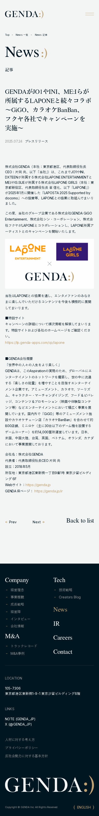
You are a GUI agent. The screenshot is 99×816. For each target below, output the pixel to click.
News (60, 610)
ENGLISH (84, 807)
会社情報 (17, 626)
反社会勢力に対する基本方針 (26, 756)
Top (7, 34)
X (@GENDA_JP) (18, 724)
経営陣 (16, 612)
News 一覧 (22, 34)
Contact (62, 652)
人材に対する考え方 (20, 740)
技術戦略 (65, 590)
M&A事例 (17, 653)
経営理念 (17, 590)
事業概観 (17, 597)
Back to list (80, 521)
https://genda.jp (38, 485)
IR (56, 624)
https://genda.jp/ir (48, 491)
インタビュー (20, 619)
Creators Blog (70, 597)
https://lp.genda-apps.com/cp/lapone (35, 342)
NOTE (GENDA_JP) (20, 719)
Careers (62, 638)
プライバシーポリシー (21, 748)
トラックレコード (24, 646)
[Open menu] (89, 14)
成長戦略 (17, 604)
